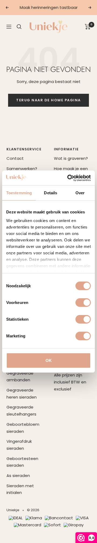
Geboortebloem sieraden (22, 427)
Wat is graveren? (71, 158)
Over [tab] (80, 193)
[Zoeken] (19, 26)
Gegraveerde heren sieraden (21, 393)
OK (49, 360)
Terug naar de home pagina (48, 100)
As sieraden (18, 475)
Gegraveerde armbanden (19, 376)
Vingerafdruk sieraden (19, 444)
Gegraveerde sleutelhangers (21, 410)
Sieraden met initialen (20, 489)
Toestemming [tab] (19, 193)
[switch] (83, 302)
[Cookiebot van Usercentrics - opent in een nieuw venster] (68, 177)
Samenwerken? (21, 168)
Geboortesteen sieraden (22, 462)
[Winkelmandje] (88, 26)
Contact (15, 158)
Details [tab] (50, 193)
